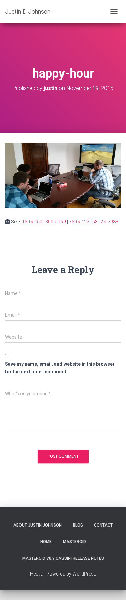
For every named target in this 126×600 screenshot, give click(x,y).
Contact (103, 525)
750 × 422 (79, 221)
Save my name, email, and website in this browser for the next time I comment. (60, 367)
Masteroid (74, 541)
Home (46, 541)
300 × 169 (55, 221)
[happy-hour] (63, 175)
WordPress (84, 574)
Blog (78, 525)
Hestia (36, 574)
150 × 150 (32, 221)
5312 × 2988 (105, 221)
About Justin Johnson (37, 525)
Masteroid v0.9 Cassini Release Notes (63, 558)
